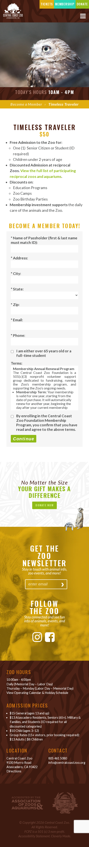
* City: (16, 273)
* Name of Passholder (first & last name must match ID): (44, 240)
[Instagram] (37, 637)
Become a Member (26, 104)
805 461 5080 (57, 758)
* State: (17, 289)
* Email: (17, 320)
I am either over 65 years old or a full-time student (43, 353)
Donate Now (44, 505)
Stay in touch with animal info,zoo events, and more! (44, 571)
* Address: (19, 258)
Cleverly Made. (61, 836)
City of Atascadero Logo (65, 803)
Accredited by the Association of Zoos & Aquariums (27, 803)
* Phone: (18, 335)
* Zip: (15, 304)
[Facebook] (50, 637)
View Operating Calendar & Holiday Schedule (37, 693)
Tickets (47, 4)
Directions (13, 771)
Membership (65, 4)
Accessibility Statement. (34, 836)
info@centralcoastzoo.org (66, 762)
